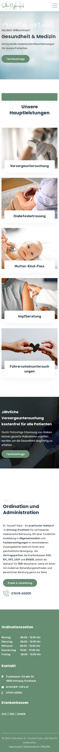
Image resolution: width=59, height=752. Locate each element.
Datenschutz (32, 746)
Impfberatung (29, 316)
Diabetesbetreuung (29, 216)
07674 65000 (14, 692)
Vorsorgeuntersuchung (29, 166)
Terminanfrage (15, 59)
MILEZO (45, 746)
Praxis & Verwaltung (20, 583)
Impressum (15, 746)
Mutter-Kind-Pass (29, 266)
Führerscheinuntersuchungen (29, 368)
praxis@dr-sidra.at (17, 686)
